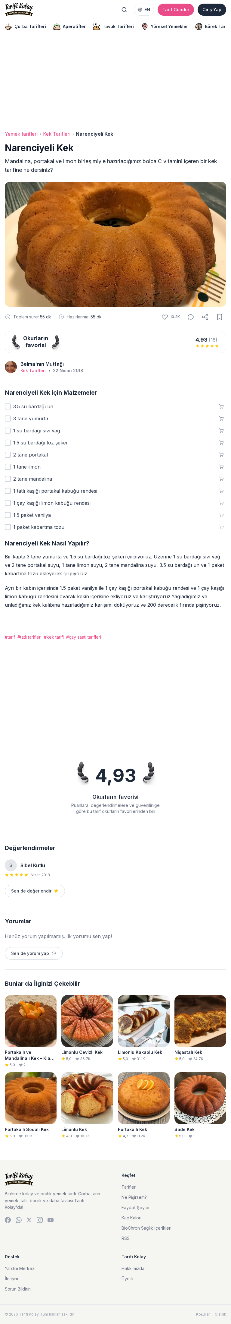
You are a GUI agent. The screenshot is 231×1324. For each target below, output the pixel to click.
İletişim (11, 1278)
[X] (29, 1220)
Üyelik (128, 1278)
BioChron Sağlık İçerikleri (146, 1228)
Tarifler (129, 1187)
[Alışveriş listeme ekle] (221, 406)
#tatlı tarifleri (29, 637)
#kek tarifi (54, 637)
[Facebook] (8, 1220)
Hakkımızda (133, 1268)
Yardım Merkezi (20, 1268)
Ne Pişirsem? (134, 1197)
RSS (126, 1238)
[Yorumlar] (190, 317)
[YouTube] (51, 1220)
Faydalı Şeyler (136, 1207)
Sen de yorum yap (30, 953)
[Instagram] (40, 1220)
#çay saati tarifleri (83, 637)
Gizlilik (220, 1314)
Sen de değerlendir (31, 890)
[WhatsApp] (19, 1220)
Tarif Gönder (175, 9)
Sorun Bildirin (18, 1288)
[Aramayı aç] (124, 10)
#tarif (10, 637)
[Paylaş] (205, 317)
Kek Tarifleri (56, 134)
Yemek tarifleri (21, 134)
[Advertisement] (115, 83)
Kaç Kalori (131, 1217)
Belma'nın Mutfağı (42, 364)
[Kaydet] (219, 317)
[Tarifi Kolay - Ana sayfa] (19, 9)
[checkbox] (8, 406)
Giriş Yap (211, 9)
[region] (115, 26)
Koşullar (203, 1314)
